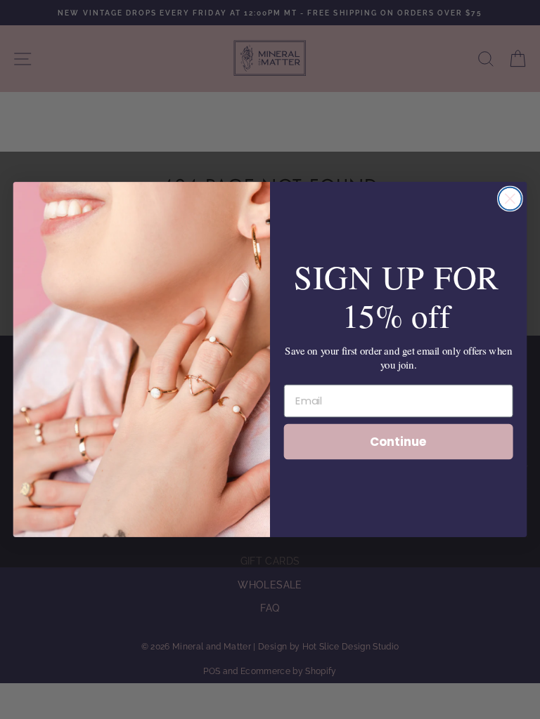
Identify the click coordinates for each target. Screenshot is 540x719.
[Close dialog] (510, 199)
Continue (398, 441)
